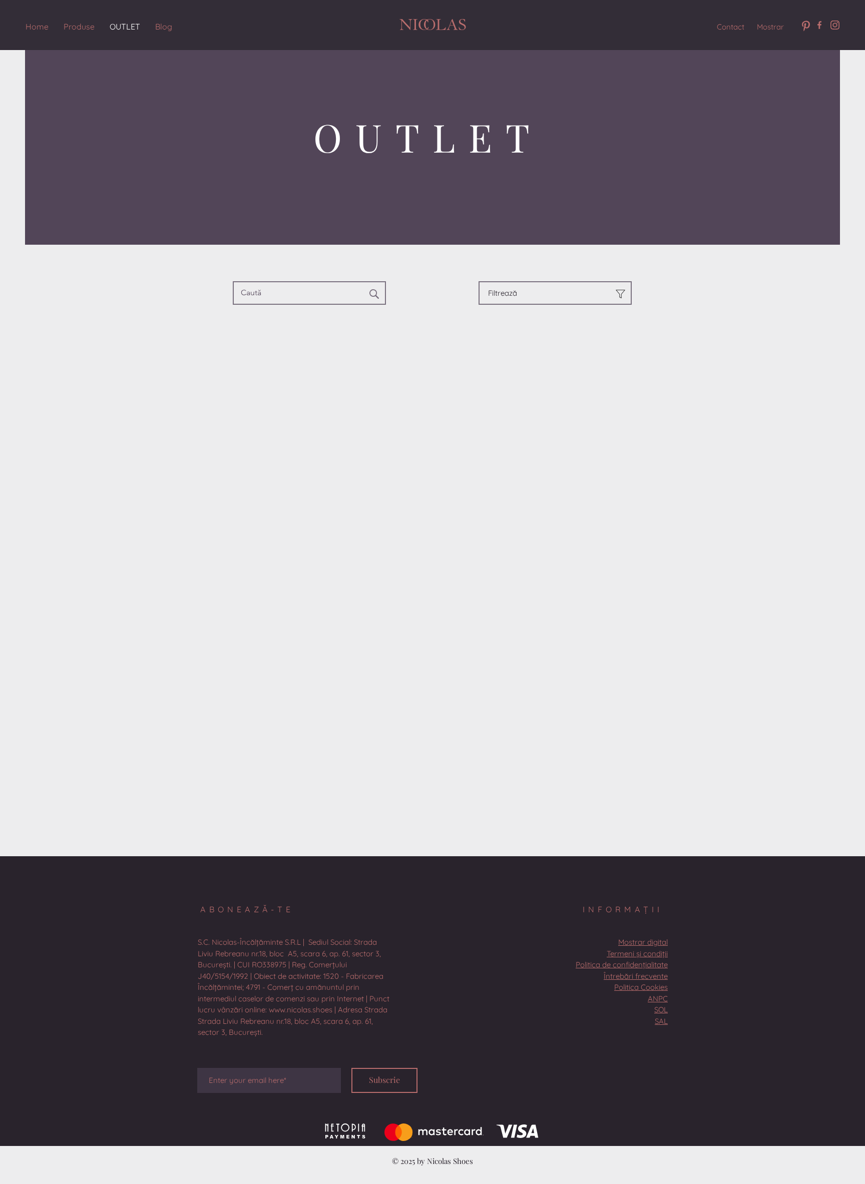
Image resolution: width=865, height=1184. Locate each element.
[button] (293, 987)
